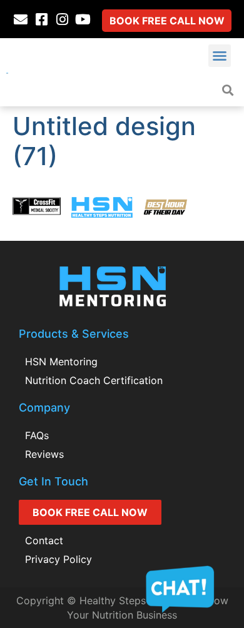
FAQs (37, 435)
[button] (219, 55)
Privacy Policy (58, 559)
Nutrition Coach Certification (94, 380)
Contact (44, 540)
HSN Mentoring (61, 361)
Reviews (44, 454)
